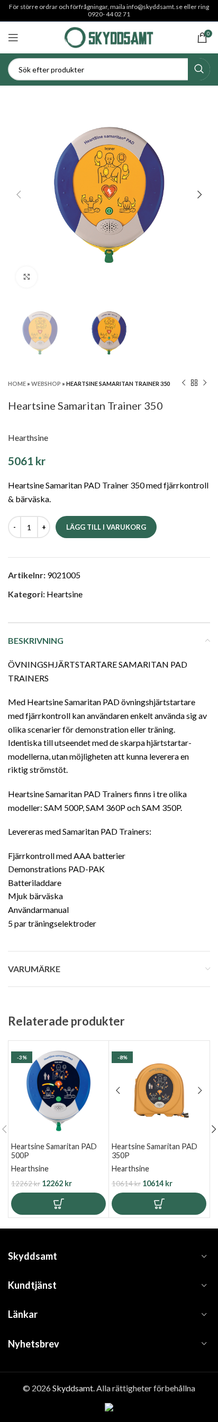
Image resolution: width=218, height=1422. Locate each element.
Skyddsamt (72, 1388)
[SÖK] (199, 69)
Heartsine (65, 594)
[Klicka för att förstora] (26, 277)
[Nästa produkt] (204, 383)
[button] (58, 1204)
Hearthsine (28, 437)
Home (17, 383)
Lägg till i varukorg (106, 527)
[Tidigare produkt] (183, 383)
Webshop (46, 383)
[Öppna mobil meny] (13, 37)
